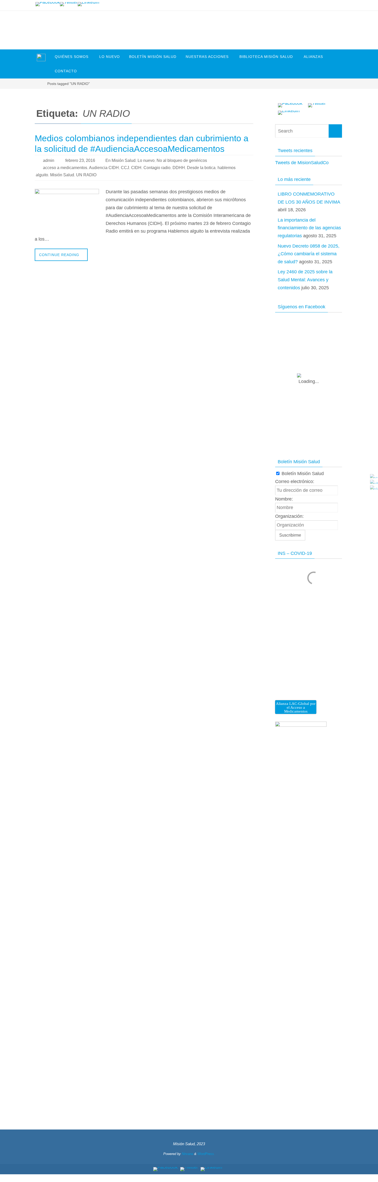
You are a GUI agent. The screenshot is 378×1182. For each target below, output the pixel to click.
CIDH (136, 167)
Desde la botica (201, 167)
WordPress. (206, 1154)
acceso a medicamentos (65, 167)
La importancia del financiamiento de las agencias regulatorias (309, 227)
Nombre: (284, 499)
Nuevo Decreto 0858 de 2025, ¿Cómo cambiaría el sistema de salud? (308, 253)
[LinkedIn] (88, 4)
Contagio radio (156, 167)
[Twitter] (68, 4)
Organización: (289, 516)
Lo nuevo (146, 160)
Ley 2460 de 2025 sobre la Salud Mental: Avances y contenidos (305, 279)
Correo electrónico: (294, 481)
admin (48, 160)
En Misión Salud (120, 160)
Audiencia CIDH (104, 167)
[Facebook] (48, 4)
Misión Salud (62, 175)
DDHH (179, 167)
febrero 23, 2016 (80, 160)
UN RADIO (86, 175)
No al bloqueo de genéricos (182, 160)
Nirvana (187, 1154)
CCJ (125, 167)
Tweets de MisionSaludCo (302, 162)
